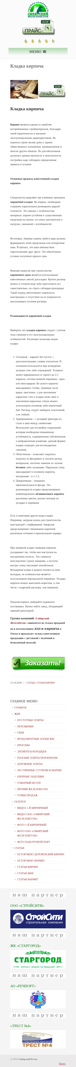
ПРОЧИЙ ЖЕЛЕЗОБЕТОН (32, 789)
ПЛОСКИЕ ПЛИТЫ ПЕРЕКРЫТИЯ (37, 757)
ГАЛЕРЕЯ (20, 801)
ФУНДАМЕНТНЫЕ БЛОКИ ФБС (36, 739)
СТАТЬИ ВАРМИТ (27, 879)
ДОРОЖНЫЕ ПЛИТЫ (29, 764)
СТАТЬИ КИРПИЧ (45, 682)
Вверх (62, 1063)
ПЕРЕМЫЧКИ (25, 726)
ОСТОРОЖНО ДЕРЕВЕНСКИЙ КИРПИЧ (40, 854)
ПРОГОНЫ (23, 745)
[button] (35, 51)
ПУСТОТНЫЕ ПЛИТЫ (30, 720)
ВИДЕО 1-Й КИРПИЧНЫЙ (32, 808)
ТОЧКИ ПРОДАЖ (27, 795)
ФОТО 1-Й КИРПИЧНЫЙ (31, 824)
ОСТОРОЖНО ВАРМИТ (31, 860)
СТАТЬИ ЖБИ (25, 873)
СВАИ (20, 732)
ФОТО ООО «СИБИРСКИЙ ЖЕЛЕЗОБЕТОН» (32, 833)
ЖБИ (17, 714)
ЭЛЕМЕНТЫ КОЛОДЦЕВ (31, 751)
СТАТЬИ (30, 682)
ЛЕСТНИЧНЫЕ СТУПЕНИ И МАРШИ (39, 770)
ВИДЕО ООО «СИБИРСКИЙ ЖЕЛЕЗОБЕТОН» (33, 816)
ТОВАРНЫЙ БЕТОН (29, 783)
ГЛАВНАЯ (20, 707)
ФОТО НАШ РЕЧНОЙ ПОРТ (33, 842)
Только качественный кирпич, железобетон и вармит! (38, 9)
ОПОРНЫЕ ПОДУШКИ (30, 776)
